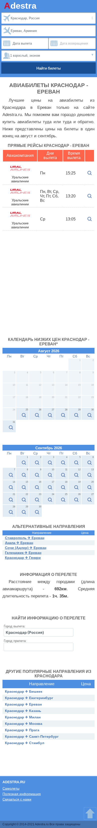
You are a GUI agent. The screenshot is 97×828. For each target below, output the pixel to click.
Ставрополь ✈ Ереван (24, 538)
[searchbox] (38, 632)
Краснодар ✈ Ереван (23, 704)
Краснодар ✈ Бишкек (23, 691)
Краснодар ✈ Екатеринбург (29, 698)
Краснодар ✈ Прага (22, 730)
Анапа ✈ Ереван (19, 543)
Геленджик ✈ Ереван (23, 553)
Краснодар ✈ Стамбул (24, 743)
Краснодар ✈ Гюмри (23, 558)
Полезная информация (21, 794)
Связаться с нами (16, 799)
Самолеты (10, 788)
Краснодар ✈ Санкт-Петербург (32, 736)
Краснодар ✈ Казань (23, 711)
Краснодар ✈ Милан (23, 717)
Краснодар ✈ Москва (23, 724)
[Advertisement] (48, 286)
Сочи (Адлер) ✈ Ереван (25, 548)
